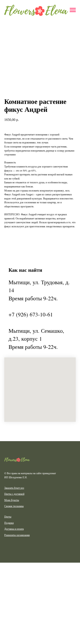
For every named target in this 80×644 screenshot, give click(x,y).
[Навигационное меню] (73, 10)
